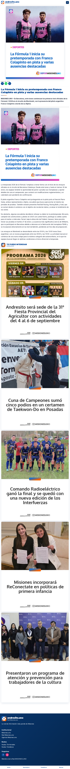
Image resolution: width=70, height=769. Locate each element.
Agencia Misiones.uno (9, 737)
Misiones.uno (6, 733)
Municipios (26, 767)
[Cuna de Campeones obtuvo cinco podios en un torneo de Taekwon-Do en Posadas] (35, 385)
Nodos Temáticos (8, 747)
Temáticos (44, 767)
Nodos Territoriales (8, 744)
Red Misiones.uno (8, 735)
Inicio (8, 767)
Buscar (61, 767)
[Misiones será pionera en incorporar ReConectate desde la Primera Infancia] (35, 567)
